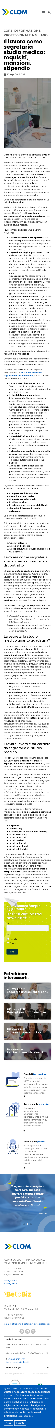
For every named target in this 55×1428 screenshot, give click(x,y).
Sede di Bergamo (14, 1367)
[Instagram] (33, 1331)
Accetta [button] (20, 1423)
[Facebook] (21, 1331)
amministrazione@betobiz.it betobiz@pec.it (27, 1324)
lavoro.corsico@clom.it (17, 1362)
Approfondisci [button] (25, 1416)
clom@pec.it (10, 1283)
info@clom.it (10, 1280)
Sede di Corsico (14, 1339)
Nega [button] (8, 1423)
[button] (43, 12)
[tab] (27, 1339)
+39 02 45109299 (16, 1359)
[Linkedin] (27, 1331)
